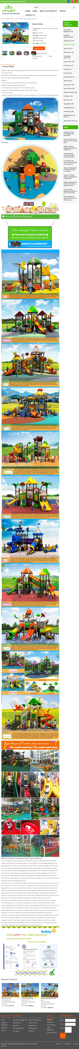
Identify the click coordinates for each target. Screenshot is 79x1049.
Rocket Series (33, 1025)
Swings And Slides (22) (70, 92)
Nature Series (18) (69, 44)
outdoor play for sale (27, 998)
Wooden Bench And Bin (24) (69, 116)
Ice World (31, 1031)
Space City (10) (68, 48)
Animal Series (33, 1028)
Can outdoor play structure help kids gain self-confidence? (70, 162)
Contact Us (30, 15)
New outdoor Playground (20, 1020)
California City (17, 1023)
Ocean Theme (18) (69, 88)
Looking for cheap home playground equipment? (69, 133)
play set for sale (6, 998)
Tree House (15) (68, 65)
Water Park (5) (68, 81)
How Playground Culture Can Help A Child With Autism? (69, 155)
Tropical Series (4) (69, 77)
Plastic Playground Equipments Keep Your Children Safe (70, 198)
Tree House (16, 1031)
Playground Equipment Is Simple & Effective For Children (70, 169)
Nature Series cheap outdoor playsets (26, 19)
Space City (16, 1025)
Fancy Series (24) (69, 85)
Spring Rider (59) (69, 104)
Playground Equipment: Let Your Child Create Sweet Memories (70, 183)
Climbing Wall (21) (69, 107)
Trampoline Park (51, 1032)
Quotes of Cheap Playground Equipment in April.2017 (70, 148)
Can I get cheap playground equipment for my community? (70, 191)
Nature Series (10, 19)
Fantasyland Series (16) (67, 57)
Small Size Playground (35, 1020)
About (3, 1020)
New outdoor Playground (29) (68, 30)
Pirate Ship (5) (68, 73)
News (35, 11)
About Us (58, 1044)
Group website (51, 1025)
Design (63, 11)
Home (27, 11)
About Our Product (48, 11)
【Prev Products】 (37, 56)
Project (3, 1030)
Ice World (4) (67, 69)
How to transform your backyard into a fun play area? (70, 140)
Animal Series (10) (69, 61)
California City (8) (69, 41)
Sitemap (75, 1044)
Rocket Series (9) (69, 52)
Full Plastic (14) (68, 96)
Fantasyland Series (18, 1028)
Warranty (4, 1027)
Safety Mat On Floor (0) (70, 121)
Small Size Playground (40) (68, 36)
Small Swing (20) (68, 111)
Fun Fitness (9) (68, 100)
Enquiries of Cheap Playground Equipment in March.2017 (70, 176)
